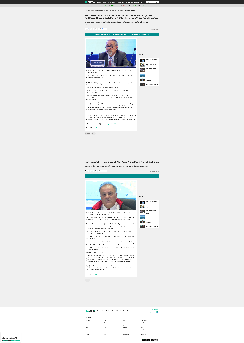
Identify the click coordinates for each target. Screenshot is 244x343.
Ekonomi (114, 2)
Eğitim (105, 327)
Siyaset (128, 2)
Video (141, 2)
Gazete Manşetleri (126, 334)
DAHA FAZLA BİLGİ (6, 340)
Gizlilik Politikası (119, 310)
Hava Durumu (143, 334)
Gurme (142, 327)
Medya (142, 325)
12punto (97, 127)
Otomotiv (142, 329)
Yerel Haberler (125, 332)
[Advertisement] (78, 28)
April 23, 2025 (112, 124)
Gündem (99, 2)
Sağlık (105, 322)
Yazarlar (105, 2)
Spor (123, 2)
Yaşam (119, 2)
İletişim (102, 310)
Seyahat (87, 332)
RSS (106, 310)
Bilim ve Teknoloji (135, 2)
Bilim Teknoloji (125, 327)
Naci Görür (87, 133)
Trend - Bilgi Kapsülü (144, 320)
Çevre (124, 329)
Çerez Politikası (111, 310)
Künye (98, 310)
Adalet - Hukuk (106, 325)
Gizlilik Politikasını (9, 338)
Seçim (105, 334)
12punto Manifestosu (127, 310)
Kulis (105, 320)
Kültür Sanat (143, 322)
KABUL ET (15, 340)
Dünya (109, 2)
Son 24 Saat (88, 320)
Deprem (93, 133)
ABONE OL (100, 28)
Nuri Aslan (87, 280)
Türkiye (105, 332)
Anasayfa (86, 10)
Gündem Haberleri (91, 10)
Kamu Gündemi (125, 322)
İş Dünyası (87, 334)
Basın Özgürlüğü (144, 332)
